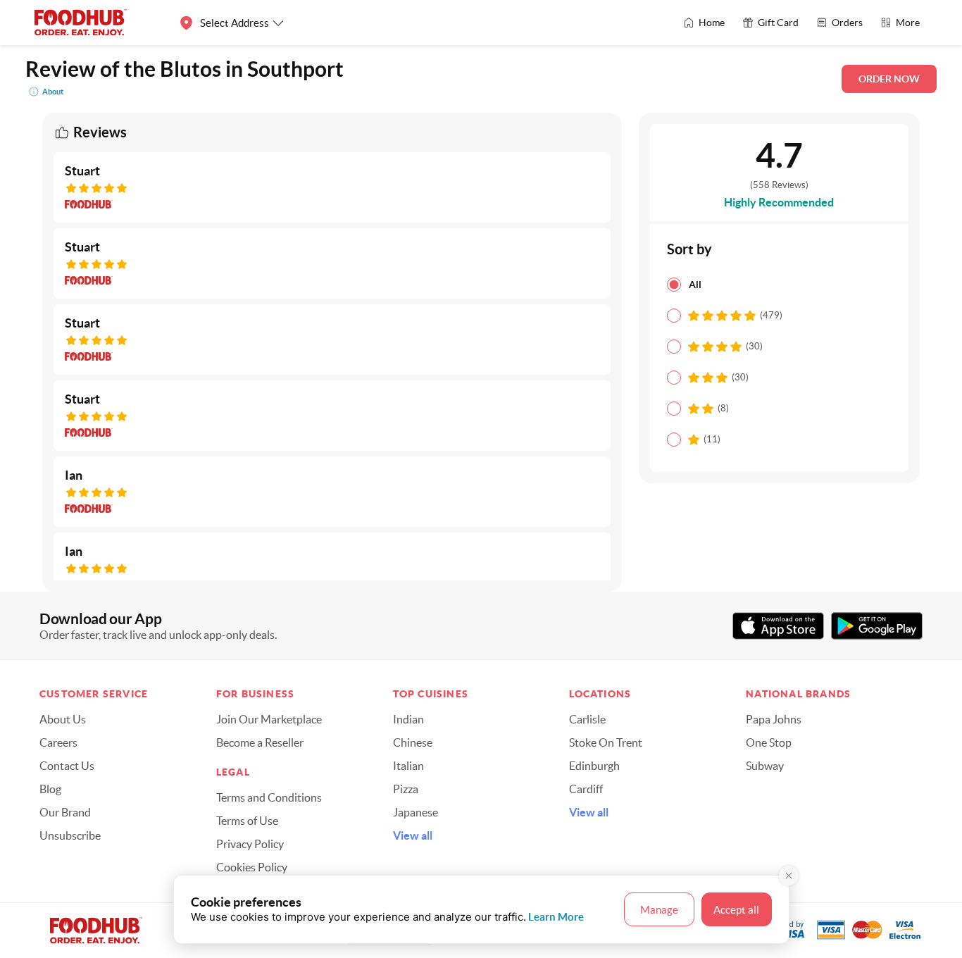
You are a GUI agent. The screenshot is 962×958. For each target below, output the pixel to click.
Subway (765, 765)
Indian (408, 719)
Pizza (405, 789)
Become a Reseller (260, 742)
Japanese (415, 812)
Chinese (412, 742)
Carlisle (587, 719)
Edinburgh (594, 765)
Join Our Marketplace (269, 719)
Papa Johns (773, 719)
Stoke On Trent (605, 742)
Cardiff (586, 789)
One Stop (769, 742)
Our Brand (65, 812)
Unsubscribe (70, 835)
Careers (58, 742)
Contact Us (66, 765)
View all (412, 835)
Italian (408, 765)
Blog (50, 789)
